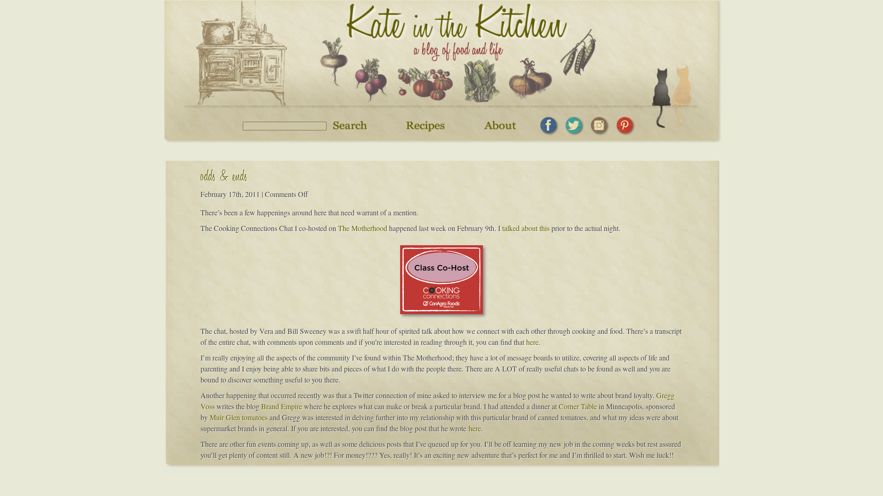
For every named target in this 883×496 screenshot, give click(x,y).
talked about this (526, 228)
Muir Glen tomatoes (239, 417)
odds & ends (224, 178)
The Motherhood (362, 228)
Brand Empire (281, 406)
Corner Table (578, 406)
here (532, 342)
